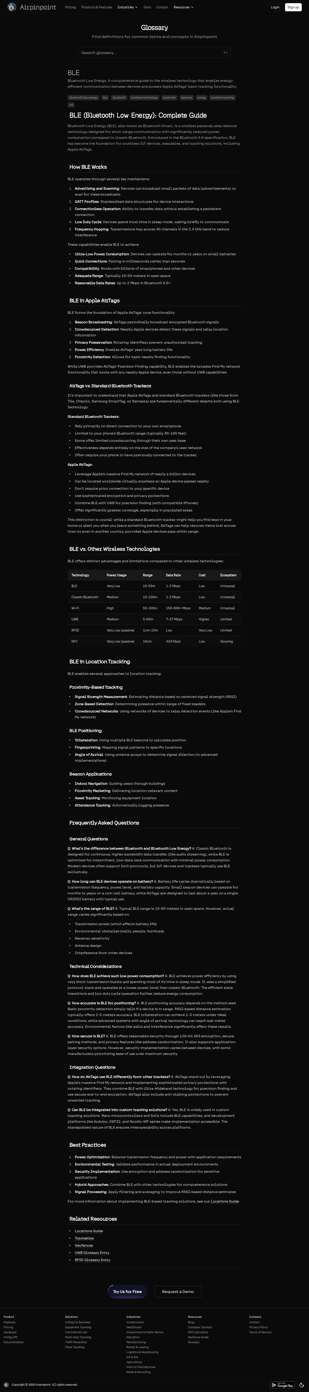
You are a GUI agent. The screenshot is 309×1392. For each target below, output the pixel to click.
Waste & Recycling (138, 1372)
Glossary (194, 1342)
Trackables (84, 1238)
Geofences (84, 1245)
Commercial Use (76, 1332)
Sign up (293, 7)
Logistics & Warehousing (142, 1352)
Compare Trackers (200, 1327)
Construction (135, 1322)
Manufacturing (136, 1342)
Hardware (10, 1332)
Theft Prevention (76, 1342)
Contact (162, 7)
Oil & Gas (132, 1357)
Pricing (70, 7)
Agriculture (134, 1362)
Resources (182, 7)
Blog (191, 1322)
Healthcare (133, 1327)
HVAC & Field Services (140, 1367)
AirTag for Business (77, 1322)
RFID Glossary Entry (92, 1260)
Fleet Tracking (74, 1347)
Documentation (14, 1342)
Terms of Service (260, 1332)
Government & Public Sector (145, 1332)
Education (133, 1337)
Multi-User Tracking (78, 1337)
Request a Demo (178, 1291)
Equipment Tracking (78, 1327)
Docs (147, 7)
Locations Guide (225, 1201)
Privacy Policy (258, 1327)
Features (9, 1322)
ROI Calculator (198, 1332)
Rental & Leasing (137, 1347)
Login (275, 7)
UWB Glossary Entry (92, 1252)
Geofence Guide (198, 1337)
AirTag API (10, 1337)
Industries (126, 7)
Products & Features (96, 7)
